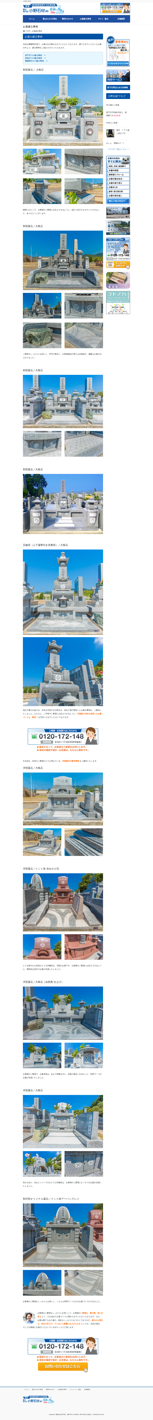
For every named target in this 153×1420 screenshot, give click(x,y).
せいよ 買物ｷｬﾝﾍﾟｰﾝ (115, 143)
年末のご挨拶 (111, 123)
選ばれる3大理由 (37, 1389)
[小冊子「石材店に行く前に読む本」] (118, 51)
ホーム (26, 1389)
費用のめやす (50, 1389)
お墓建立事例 (62, 1389)
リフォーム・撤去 (75, 1389)
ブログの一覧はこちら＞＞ (119, 149)
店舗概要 (87, 1389)
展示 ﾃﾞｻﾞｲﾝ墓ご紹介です (122, 131)
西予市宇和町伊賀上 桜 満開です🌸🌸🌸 (117, 114)
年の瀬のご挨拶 (112, 105)
